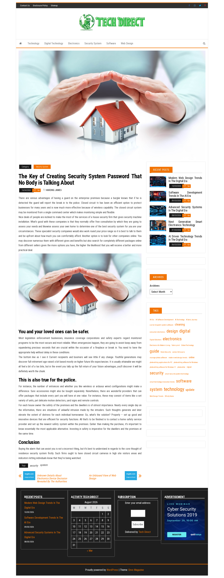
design (172, 331)
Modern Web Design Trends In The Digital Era (185, 179)
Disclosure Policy (40, 5)
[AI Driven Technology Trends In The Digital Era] (158, 240)
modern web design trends (178, 358)
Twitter (200, 5)
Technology (33, 43)
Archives (155, 285)
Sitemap (54, 5)
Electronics (74, 43)
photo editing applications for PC (161, 362)
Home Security (166, 352)
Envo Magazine (136, 569)
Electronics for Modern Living (160, 345)
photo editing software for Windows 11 (163, 367)
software (184, 380)
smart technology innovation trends (162, 382)
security (34, 465)
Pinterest (205, 5)
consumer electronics (157, 332)
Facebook (189, 5)
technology (174, 389)
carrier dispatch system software (161, 325)
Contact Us (25, 5)
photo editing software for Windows (186, 362)
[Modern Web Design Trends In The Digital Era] (158, 181)
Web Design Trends (156, 396)
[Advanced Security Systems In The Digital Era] (158, 210)
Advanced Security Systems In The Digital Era (185, 208)
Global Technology (187, 345)
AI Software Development (164, 320)
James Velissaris (178, 352)
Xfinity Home (169, 396)
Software (111, 43)
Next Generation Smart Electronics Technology (185, 223)
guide (154, 351)
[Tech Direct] (20, 43)
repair (189, 367)
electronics (172, 338)
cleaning (180, 324)
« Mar (90, 550)
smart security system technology (177, 374)
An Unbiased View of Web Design (102, 477)
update (190, 390)
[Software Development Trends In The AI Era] (158, 196)
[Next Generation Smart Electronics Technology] (158, 225)
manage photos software (158, 358)
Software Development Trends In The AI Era (185, 194)
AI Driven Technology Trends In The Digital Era (185, 238)
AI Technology (179, 320)
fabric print (176, 345)
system (44, 465)
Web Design (127, 43)
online (191, 357)
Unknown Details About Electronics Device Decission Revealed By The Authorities (52, 478)
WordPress (112, 569)
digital (184, 331)
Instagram (194, 5)
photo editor (181, 367)
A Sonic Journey (191, 320)
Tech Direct (145, 532)
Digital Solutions (155, 340)
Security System (93, 43)
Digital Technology (53, 43)
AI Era (152, 320)
